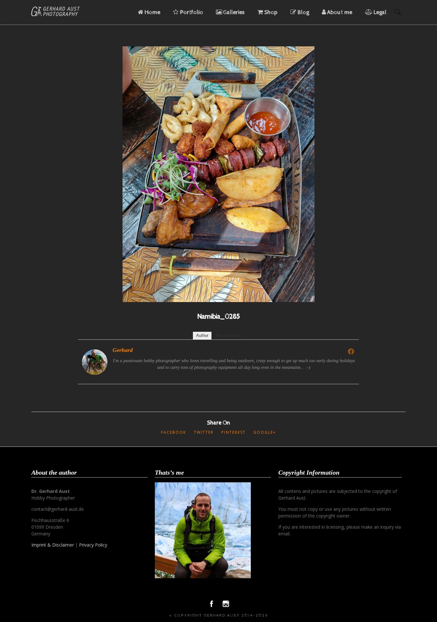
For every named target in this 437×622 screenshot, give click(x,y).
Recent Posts (228, 335)
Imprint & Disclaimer (52, 545)
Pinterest (233, 432)
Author (202, 335)
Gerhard (123, 350)
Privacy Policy (93, 545)
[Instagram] (226, 605)
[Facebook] (351, 351)
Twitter (204, 432)
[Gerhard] (94, 373)
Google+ (264, 432)
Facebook (173, 432)
